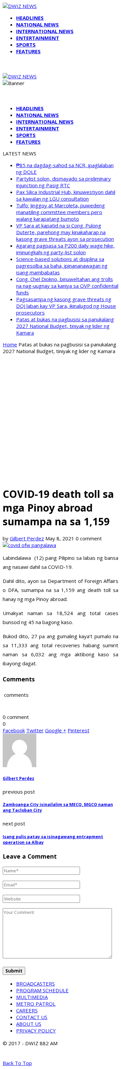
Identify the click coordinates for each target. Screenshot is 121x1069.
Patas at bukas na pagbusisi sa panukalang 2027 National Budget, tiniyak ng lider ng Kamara (65, 326)
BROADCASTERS (35, 983)
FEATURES (28, 51)
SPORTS (26, 44)
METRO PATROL (35, 1003)
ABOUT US (28, 1023)
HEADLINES (30, 17)
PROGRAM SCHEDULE (42, 990)
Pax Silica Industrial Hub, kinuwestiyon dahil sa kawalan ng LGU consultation (65, 195)
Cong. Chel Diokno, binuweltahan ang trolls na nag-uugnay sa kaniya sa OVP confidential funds (67, 286)
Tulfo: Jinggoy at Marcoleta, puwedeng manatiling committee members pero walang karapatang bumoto (60, 212)
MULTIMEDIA (32, 997)
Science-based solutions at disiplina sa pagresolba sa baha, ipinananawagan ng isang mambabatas (62, 266)
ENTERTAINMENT (37, 38)
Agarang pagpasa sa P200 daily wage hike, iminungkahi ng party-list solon (65, 249)
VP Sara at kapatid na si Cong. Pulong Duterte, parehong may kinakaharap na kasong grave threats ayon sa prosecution (65, 232)
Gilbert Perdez (27, 538)
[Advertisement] (60, 420)
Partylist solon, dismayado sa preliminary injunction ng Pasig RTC (63, 182)
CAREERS (27, 1010)
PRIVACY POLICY (36, 1030)
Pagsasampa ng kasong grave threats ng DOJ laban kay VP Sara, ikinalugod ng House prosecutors (66, 306)
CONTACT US (31, 1017)
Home (10, 344)
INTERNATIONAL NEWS (45, 31)
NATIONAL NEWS (37, 24)
